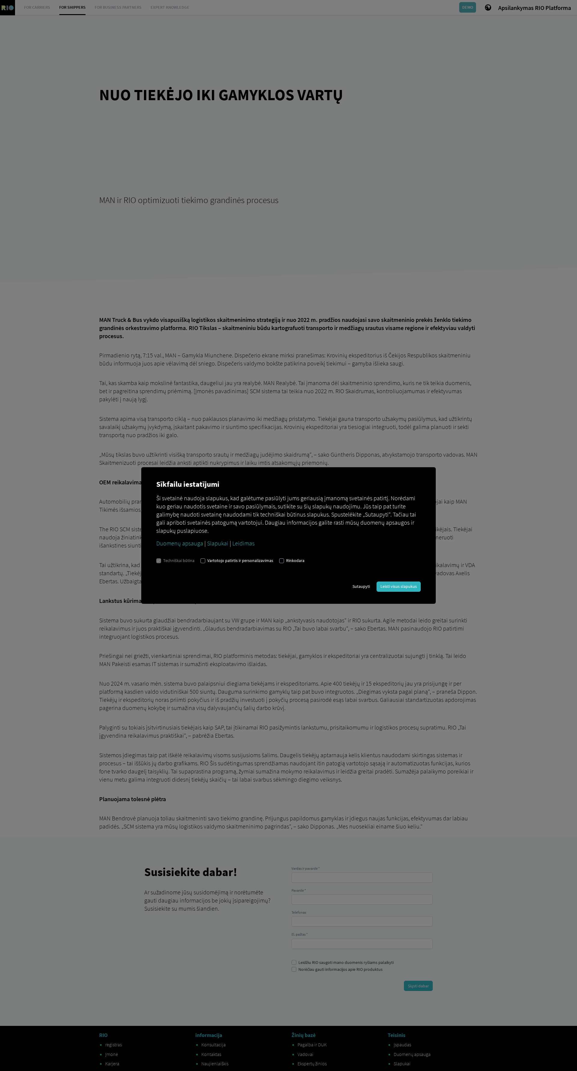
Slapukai (217, 543)
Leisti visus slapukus (398, 586)
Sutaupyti (361, 586)
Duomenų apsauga (179, 543)
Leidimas (243, 543)
